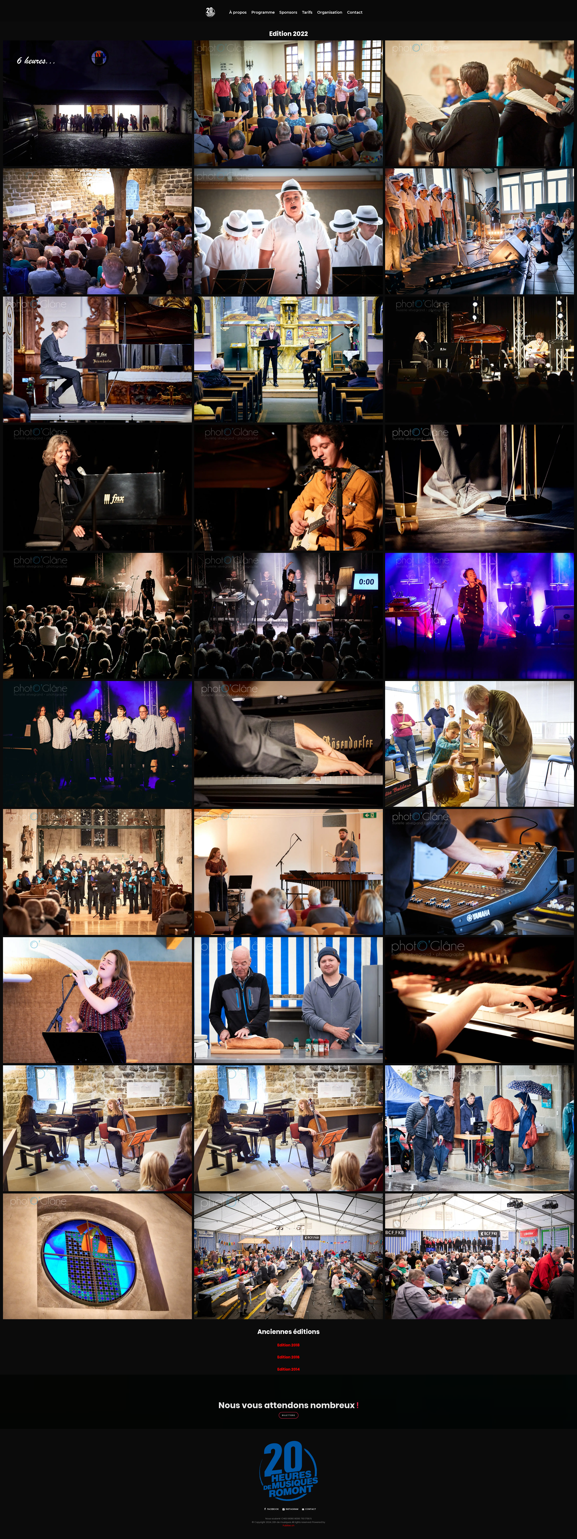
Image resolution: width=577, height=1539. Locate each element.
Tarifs (307, 12)
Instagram (292, 1509)
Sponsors (288, 12)
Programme (263, 12)
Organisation (329, 12)
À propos (238, 12)
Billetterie (288, 1415)
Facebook (273, 1509)
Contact (355, 12)
